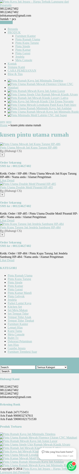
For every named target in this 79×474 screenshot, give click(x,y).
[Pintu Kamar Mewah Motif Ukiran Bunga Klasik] (31, 458)
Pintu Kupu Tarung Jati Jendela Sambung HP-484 (30, 227)
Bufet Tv (13, 337)
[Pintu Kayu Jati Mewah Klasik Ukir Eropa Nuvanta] (40, 101)
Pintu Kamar (23, 49)
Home (3, 125)
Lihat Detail (7, 180)
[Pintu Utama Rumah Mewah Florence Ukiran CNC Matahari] (43, 87)
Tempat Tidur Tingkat (21, 320)
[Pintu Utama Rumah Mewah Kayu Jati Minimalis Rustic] (43, 111)
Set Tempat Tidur (18, 313)
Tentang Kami (16, 67)
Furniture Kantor (25, 36)
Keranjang (6, 22)
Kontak (12, 63)
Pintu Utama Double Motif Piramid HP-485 (26, 187)
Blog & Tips (15, 74)
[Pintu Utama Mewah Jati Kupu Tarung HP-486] (30, 144)
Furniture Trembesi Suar (22, 351)
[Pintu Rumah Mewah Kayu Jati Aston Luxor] (36, 91)
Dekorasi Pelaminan (20, 341)
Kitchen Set (15, 306)
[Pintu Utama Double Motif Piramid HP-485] (28, 184)
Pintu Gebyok (16, 296)
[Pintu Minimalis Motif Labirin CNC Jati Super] (37, 115)
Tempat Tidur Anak (19, 317)
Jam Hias (13, 344)
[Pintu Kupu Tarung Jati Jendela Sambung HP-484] (32, 224)
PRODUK (14, 32)
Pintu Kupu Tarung (27, 42)
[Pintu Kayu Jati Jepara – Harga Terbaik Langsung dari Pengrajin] (39, 5)
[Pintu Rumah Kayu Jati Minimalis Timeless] (35, 80)
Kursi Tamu (15, 331)
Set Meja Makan (18, 310)
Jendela (19, 56)
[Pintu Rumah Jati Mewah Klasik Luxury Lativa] (38, 97)
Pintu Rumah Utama (27, 39)
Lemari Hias (15, 327)
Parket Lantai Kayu (19, 303)
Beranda (13, 29)
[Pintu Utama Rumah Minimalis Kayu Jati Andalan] (40, 108)
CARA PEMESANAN (22, 70)
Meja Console (23, 60)
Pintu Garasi (22, 53)
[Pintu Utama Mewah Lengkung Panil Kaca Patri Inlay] (42, 104)
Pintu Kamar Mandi (20, 292)
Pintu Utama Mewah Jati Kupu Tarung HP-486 (28, 147)
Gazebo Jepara (17, 348)
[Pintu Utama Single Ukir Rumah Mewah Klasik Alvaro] (43, 94)
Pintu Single (22, 46)
